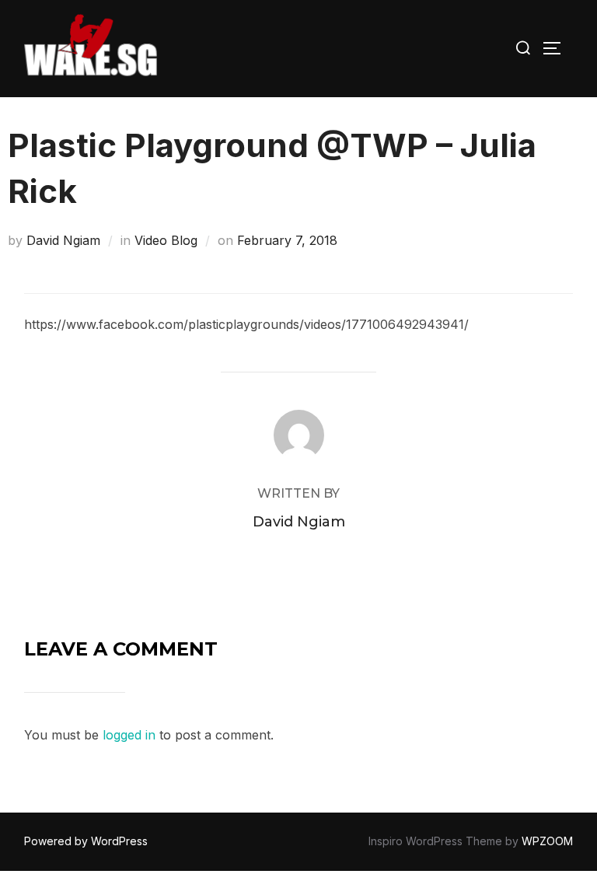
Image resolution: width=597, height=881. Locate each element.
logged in (129, 735)
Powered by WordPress (86, 841)
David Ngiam (63, 240)
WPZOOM (547, 841)
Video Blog (165, 240)
